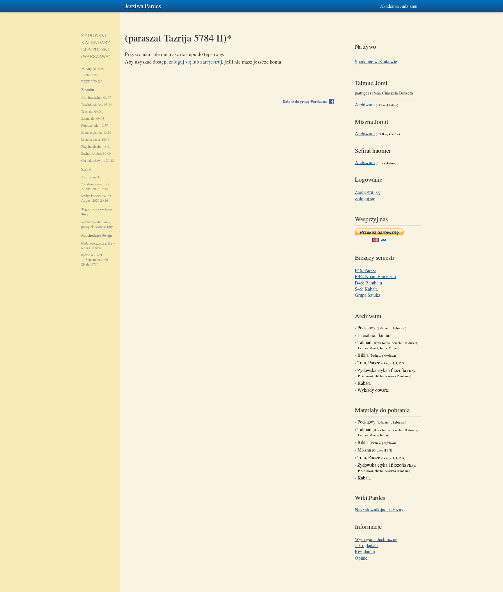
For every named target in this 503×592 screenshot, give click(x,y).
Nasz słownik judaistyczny (379, 509)
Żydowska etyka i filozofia (387, 372)
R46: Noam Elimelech (375, 276)
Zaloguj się (365, 198)
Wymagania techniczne (376, 539)
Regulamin (365, 551)
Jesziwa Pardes (143, 5)
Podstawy (381, 327)
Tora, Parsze (381, 362)
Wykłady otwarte (373, 390)
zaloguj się (180, 61)
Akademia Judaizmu (398, 6)
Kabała (364, 383)
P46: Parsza (365, 270)
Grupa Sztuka (367, 295)
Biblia (377, 355)
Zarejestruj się (367, 192)
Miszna (374, 450)
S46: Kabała (366, 289)
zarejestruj (211, 61)
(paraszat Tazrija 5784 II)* (178, 37)
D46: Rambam (368, 283)
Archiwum (365, 104)
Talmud (387, 344)
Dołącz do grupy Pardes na (306, 101)
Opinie (361, 558)
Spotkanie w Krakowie (376, 61)
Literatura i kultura (374, 335)
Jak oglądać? (366, 545)
